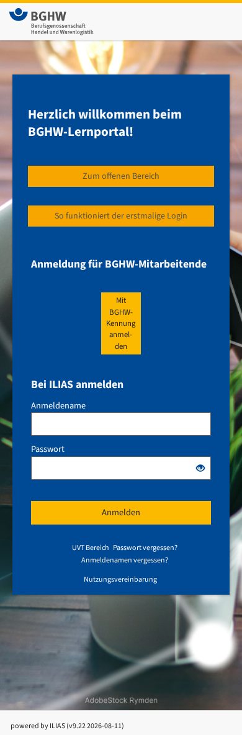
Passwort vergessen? (145, 548)
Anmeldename (58, 406)
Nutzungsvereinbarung (120, 579)
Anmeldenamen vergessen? (124, 560)
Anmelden (121, 512)
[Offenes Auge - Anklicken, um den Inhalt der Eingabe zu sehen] (200, 469)
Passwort (48, 449)
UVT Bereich (90, 548)
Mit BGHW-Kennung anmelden (120, 323)
